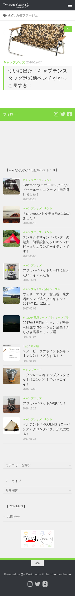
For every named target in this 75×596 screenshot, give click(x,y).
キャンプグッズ (14, 62)
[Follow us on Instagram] (56, 114)
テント (48, 180)
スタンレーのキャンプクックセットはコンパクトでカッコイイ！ (46, 379)
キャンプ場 (29, 289)
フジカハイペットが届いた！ (44, 403)
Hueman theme (60, 574)
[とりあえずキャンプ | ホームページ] (20, 5)
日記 (25, 346)
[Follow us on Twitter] (62, 114)
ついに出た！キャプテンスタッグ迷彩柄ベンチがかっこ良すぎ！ (38, 78)
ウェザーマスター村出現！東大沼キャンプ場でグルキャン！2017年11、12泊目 (46, 298)
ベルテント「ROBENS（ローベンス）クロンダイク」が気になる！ (46, 429)
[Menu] (70, 5)
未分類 (35, 346)
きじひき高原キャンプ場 (37, 317)
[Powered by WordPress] (22, 574)
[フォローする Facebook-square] (69, 114)
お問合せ (13, 516)
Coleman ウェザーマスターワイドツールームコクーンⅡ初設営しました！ (46, 189)
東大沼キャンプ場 (49, 289)
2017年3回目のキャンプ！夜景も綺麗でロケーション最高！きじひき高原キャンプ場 (46, 327)
